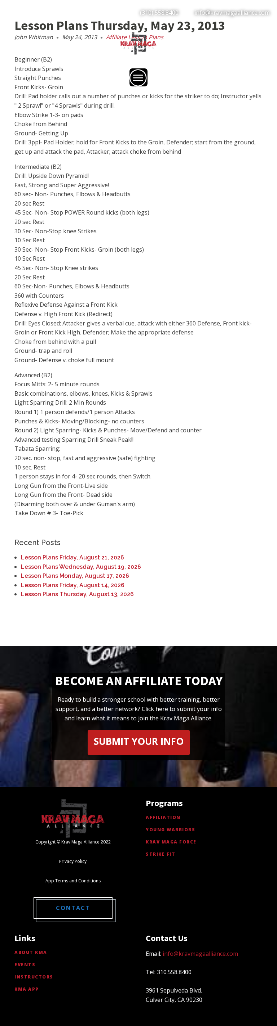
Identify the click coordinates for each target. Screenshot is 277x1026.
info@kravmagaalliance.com (232, 13)
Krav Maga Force (171, 842)
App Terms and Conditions (73, 881)
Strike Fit (160, 854)
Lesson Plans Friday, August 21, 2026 (72, 557)
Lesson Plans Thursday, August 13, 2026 (77, 594)
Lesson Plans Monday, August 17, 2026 (75, 575)
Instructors (33, 977)
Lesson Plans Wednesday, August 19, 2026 (81, 566)
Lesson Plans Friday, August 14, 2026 (72, 585)
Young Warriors (170, 830)
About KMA (30, 952)
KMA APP (26, 989)
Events (24, 965)
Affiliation (163, 817)
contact (73, 908)
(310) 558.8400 (159, 13)
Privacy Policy (73, 861)
